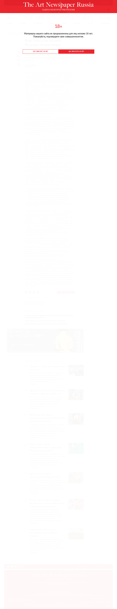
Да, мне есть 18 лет (76, 51)
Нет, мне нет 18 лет (40, 51)
